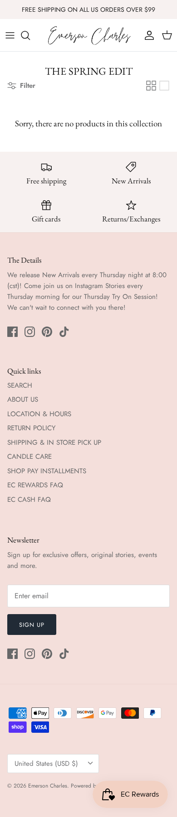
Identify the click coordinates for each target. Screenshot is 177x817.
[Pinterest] (47, 332)
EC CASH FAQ (29, 500)
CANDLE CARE (29, 456)
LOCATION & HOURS (39, 414)
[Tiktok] (64, 332)
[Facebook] (12, 332)
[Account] (147, 35)
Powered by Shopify (94, 786)
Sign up (31, 624)
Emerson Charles (47, 786)
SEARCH (19, 385)
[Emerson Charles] (88, 35)
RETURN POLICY (31, 428)
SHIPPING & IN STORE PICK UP (54, 442)
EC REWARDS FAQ (35, 485)
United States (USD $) (46, 764)
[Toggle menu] (10, 35)
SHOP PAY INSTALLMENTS (46, 471)
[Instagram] (30, 332)
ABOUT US (22, 399)
